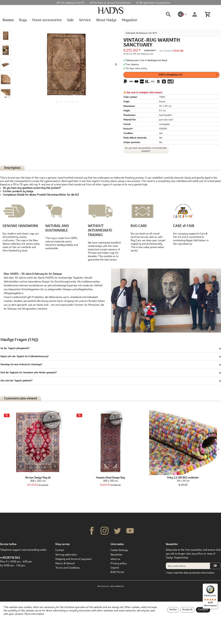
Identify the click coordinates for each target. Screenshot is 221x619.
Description (12, 167)
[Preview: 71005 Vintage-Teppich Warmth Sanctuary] (5, 35)
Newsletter (116, 554)
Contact (59, 550)
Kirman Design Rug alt (38, 479)
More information (34, 613)
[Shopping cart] (208, 14)
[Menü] (216, 585)
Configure (203, 610)
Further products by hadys (17, 191)
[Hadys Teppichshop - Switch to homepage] (110, 10)
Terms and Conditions (67, 567)
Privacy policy (118, 563)
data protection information (198, 572)
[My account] (194, 14)
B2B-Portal (117, 572)
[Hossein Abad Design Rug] (110, 442)
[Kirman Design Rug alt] (38, 442)
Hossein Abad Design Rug (110, 479)
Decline (173, 610)
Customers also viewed (20, 398)
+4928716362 (10, 557)
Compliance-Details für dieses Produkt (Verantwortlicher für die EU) (40, 194)
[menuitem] (169, 14)
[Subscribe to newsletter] (215, 566)
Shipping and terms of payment (73, 559)
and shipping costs (145, 53)
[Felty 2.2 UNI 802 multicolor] (183, 442)
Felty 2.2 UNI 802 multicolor (183, 479)
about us (115, 559)
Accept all (187, 610)
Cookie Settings (119, 550)
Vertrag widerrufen (66, 554)
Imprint (114, 567)
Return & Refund (65, 563)
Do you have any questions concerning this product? (146, 149)
